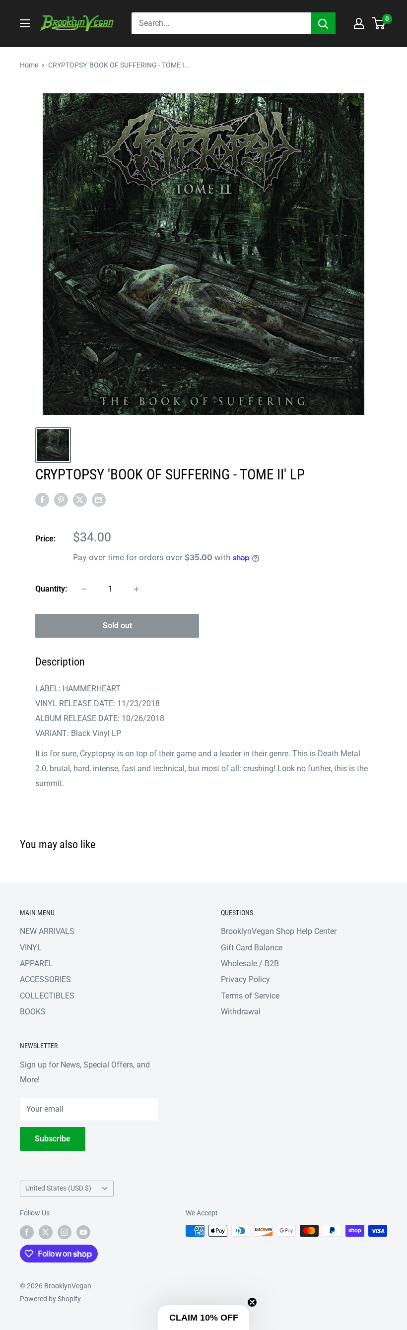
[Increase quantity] (136, 589)
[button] (203, 1317)
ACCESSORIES (45, 979)
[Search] (323, 23)
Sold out (117, 625)
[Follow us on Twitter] (46, 1232)
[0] (379, 23)
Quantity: (51, 589)
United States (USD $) (58, 1188)
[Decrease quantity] (83, 589)
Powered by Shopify (50, 1299)
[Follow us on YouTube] (83, 1232)
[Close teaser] (252, 1302)
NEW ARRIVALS (47, 931)
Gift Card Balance (251, 947)
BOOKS (33, 1011)
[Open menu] (25, 23)
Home (29, 65)
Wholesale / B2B (250, 963)
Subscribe (52, 1138)
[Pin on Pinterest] (61, 499)
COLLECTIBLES (47, 995)
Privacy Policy (245, 979)
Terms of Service (250, 995)
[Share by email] (99, 499)
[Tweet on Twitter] (80, 499)
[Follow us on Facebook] (27, 1232)
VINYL (31, 947)
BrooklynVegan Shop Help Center (279, 931)
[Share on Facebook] (42, 499)
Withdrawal (241, 1011)
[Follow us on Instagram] (64, 1232)
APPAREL (36, 963)
